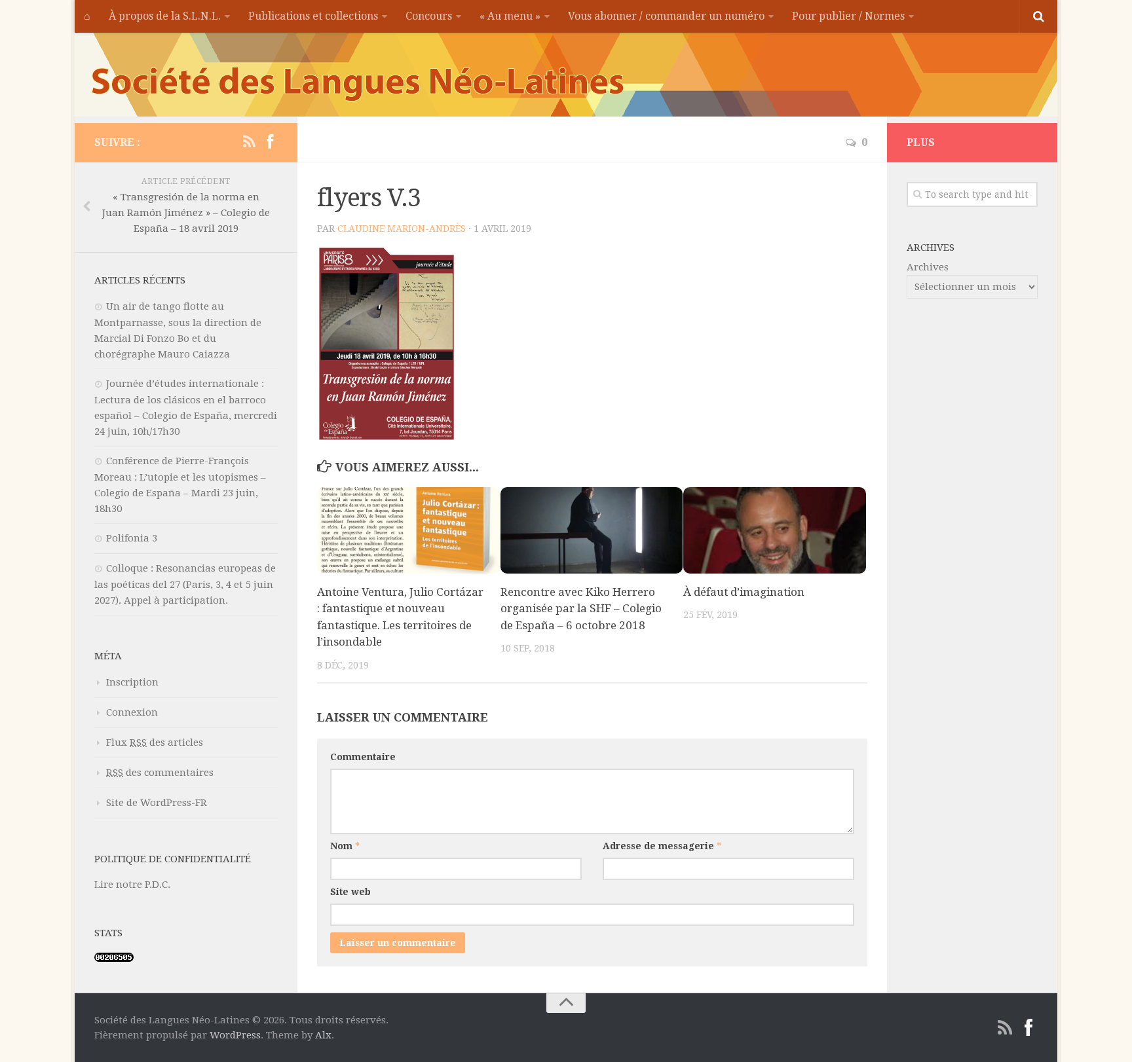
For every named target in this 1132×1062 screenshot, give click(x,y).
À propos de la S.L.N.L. (165, 16)
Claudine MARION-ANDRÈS (401, 228)
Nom (345, 846)
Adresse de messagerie (662, 846)
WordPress (235, 1035)
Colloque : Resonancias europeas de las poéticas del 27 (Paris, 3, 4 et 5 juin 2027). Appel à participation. (185, 584)
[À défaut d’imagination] (774, 530)
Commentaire (363, 757)
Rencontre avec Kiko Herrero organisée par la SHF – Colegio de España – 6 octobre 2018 (581, 608)
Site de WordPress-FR (156, 803)
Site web (350, 892)
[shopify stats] (114, 958)
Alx (323, 1035)
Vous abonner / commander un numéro (666, 16)
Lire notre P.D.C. (132, 884)
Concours (429, 16)
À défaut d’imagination (743, 591)
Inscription (132, 682)
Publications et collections (313, 16)
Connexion (132, 712)
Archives (928, 267)
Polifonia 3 (131, 538)
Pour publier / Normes (848, 16)
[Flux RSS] (249, 142)
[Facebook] (270, 142)
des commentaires (160, 772)
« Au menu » (510, 16)
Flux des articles (154, 742)
